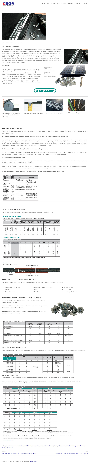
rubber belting (72, 446)
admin (4, 10)
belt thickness (27, 446)
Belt (9, 446)
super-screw (9, 447)
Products (21, 10)
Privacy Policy (33, 461)
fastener (51, 446)
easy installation (44, 446)
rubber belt (65, 446)
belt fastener (13, 446)
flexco (55, 446)
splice (3, 447)
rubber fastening (80, 446)
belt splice (20, 446)
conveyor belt (35, 446)
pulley (59, 446)
